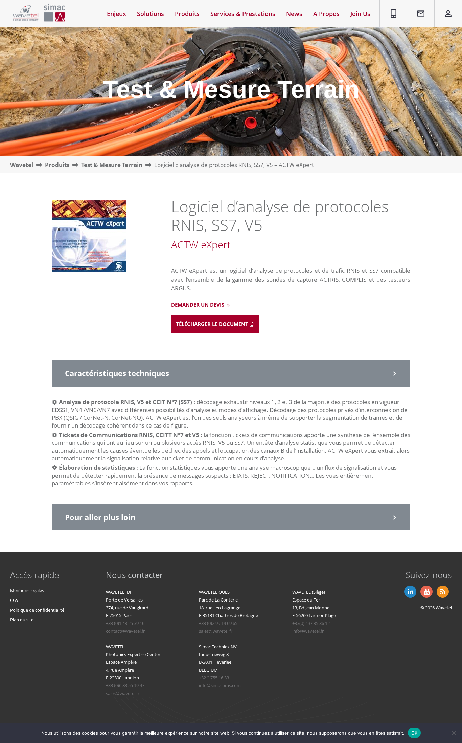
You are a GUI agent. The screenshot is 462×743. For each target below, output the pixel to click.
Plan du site (21, 620)
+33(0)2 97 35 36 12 (311, 623)
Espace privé (444, 8)
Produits (57, 165)
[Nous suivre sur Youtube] (425, 591)
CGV (14, 600)
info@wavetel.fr (308, 631)
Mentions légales (27, 590)
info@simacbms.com (220, 685)
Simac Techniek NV (218, 646)
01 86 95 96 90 (391, 8)
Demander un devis (198, 304)
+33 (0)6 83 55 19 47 (125, 685)
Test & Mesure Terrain (111, 165)
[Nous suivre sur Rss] (442, 591)
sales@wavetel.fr (215, 631)
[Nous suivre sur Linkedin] (409, 591)
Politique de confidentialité (37, 610)
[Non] (453, 732)
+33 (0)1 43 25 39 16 (125, 623)
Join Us (360, 13)
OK (414, 732)
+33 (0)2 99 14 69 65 (218, 623)
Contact (417, 4)
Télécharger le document (213, 324)
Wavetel (21, 165)
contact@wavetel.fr (125, 631)
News (294, 13)
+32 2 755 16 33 (214, 678)
